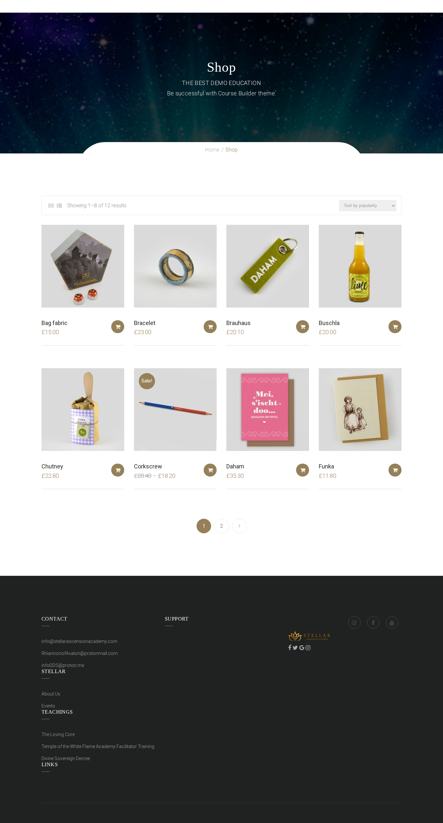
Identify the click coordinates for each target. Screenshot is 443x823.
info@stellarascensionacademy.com (79, 641)
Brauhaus (238, 323)
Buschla (329, 323)
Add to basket (117, 326)
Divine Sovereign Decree (66, 758)
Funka (326, 466)
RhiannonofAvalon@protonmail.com (80, 653)
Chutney (52, 466)
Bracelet (144, 323)
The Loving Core (58, 734)
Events (48, 705)
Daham (235, 466)
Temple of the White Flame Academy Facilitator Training (98, 746)
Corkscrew (148, 466)
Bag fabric (54, 323)
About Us (51, 693)
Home (212, 150)
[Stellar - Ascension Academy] (43, 6)
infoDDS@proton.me (63, 665)
